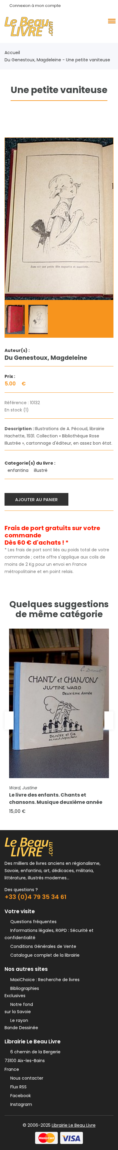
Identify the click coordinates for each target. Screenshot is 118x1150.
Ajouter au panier (36, 500)
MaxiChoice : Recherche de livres (44, 980)
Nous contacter (25, 1078)
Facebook (19, 1096)
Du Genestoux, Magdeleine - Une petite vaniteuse (57, 60)
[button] (110, 21)
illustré (41, 470)
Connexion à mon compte (35, 5)
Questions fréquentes (32, 922)
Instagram (20, 1104)
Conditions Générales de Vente (42, 946)
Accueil (12, 53)
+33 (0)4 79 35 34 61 (36, 897)
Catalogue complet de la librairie (44, 955)
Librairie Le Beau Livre (74, 1125)
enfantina (19, 470)
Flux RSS (17, 1087)
